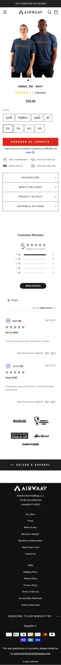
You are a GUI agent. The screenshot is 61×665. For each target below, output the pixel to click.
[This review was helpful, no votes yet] (47, 353)
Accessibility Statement (30, 598)
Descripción (30, 177)
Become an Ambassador (30, 540)
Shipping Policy (30, 572)
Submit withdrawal (30, 605)
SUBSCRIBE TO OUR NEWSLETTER (29, 616)
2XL (8, 128)
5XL (40, 128)
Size (6, 110)
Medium (23, 117)
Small (9, 117)
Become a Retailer (30, 534)
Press (30, 521)
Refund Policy (30, 578)
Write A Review (33, 286)
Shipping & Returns (30, 206)
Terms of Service (30, 592)
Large (37, 117)
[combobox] (44, 308)
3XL (18, 128)
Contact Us (30, 554)
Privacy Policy (31, 585)
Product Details (30, 196)
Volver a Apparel (33, 464)
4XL (29, 128)
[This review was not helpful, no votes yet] (52, 353)
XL (48, 117)
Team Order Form (30, 547)
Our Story (31, 514)
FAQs (30, 565)
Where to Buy (30, 527)
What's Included (30, 187)
